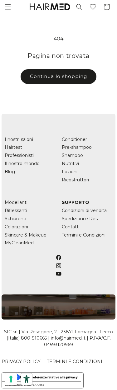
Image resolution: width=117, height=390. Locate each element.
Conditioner (74, 139)
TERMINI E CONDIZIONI (74, 361)
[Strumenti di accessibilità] (26, 379)
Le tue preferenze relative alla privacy (49, 377)
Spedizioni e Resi (80, 218)
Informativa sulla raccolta (24, 385)
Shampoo (72, 155)
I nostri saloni (19, 139)
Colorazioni (16, 227)
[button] (8, 7)
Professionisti (19, 155)
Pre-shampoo (77, 147)
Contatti (71, 227)
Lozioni (69, 171)
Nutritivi (70, 163)
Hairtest (13, 147)
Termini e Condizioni (83, 235)
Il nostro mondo (22, 163)
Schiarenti (15, 218)
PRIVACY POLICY (21, 361)
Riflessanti (16, 210)
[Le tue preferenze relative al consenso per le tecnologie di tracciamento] (11, 379)
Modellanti (16, 202)
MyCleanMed (19, 243)
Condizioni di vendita (84, 210)
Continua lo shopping (58, 76)
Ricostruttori (75, 180)
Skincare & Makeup (25, 235)
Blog (10, 171)
